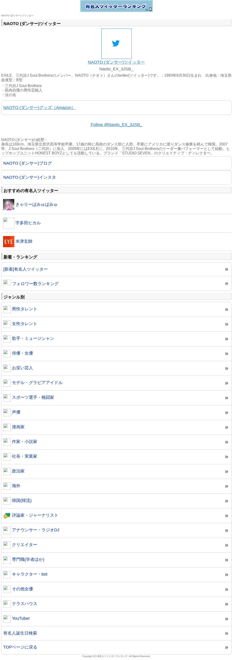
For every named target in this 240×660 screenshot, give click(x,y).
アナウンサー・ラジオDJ (35, 530)
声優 (15, 412)
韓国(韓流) (21, 500)
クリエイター (24, 544)
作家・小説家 (24, 441)
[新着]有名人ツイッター (25, 269)
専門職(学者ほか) (27, 559)
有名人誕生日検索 (20, 633)
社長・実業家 (24, 456)
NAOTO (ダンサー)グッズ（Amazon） (39, 107)
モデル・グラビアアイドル (37, 382)
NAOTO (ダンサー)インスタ (29, 177)
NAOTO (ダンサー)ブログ (27, 163)
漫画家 (18, 426)
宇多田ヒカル (27, 223)
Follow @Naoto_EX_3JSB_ (116, 124)
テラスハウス (24, 603)
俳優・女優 (22, 353)
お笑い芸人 (22, 368)
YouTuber (20, 618)
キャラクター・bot (29, 574)
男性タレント (24, 309)
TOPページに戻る (20, 647)
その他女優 (22, 589)
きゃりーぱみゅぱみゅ (36, 204)
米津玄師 (23, 241)
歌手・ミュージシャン (32, 338)
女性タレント (24, 323)
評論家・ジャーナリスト (34, 515)
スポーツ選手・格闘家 (32, 397)
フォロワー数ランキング (35, 283)
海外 (15, 485)
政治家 (18, 471)
